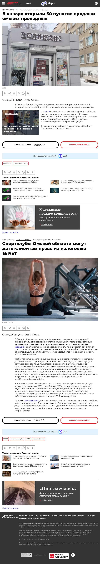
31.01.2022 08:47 (8, 10)
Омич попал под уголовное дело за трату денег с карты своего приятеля (76, 189)
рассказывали (32, 401)
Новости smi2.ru (10, 232)
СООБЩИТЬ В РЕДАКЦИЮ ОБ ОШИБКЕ (32, 519)
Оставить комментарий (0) (79, 145)
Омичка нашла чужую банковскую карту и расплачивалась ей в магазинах (77, 182)
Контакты (91, 516)
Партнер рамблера (40, 555)
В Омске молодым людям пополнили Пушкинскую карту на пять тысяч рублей (28, 189)
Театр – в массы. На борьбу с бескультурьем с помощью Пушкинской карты (30, 197)
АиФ (4, 88)
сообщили (20, 347)
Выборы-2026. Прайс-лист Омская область (68, 516)
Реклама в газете (42, 516)
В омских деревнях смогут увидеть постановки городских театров (26, 182)
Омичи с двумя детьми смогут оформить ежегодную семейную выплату (28, 473)
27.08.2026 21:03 (8, 240)
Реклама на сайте (26, 516)
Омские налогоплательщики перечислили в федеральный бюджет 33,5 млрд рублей (30, 465)
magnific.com (7, 322)
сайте (47, 111)
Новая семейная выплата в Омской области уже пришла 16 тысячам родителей (29, 457)
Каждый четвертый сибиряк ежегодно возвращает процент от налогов (75, 465)
